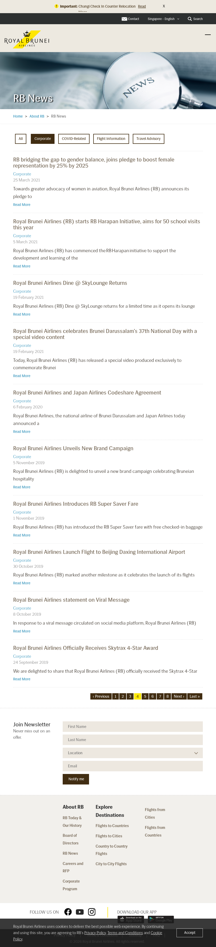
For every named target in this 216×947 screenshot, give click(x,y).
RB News (70, 853)
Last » (195, 696)
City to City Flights (111, 864)
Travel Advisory (148, 138)
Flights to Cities (109, 836)
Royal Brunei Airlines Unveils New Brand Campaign (73, 448)
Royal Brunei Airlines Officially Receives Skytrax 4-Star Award (85, 648)
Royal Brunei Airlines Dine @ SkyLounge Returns (70, 283)
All (21, 138)
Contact (133, 19)
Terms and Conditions (125, 932)
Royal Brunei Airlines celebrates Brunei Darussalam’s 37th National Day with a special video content (105, 334)
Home (18, 116)
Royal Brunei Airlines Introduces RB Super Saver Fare (75, 503)
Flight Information (111, 138)
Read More (21, 204)
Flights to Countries (112, 825)
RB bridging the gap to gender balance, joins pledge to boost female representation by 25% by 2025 (93, 162)
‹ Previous (101, 696)
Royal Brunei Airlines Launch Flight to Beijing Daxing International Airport (99, 552)
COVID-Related (74, 138)
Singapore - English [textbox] (161, 19)
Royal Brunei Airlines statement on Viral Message (71, 599)
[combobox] (163, 19)
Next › (179, 696)
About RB (37, 116)
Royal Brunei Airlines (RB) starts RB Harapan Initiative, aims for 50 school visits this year (106, 224)
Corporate (43, 138)
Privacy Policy (95, 932)
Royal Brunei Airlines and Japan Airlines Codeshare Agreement (87, 392)
